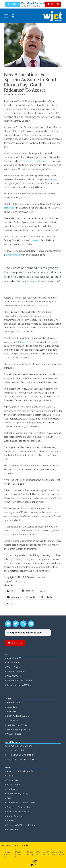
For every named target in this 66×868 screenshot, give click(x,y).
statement (10, 208)
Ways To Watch (14, 676)
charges (52, 179)
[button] (6, 16)
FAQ (8, 798)
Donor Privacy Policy (17, 794)
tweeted (35, 240)
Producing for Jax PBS (17, 812)
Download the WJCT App (19, 685)
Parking (10, 821)
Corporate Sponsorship (18, 807)
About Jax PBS (13, 658)
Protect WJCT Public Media (20, 825)
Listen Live (11, 707)
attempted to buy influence (32, 161)
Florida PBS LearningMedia (20, 755)
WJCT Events (13, 785)
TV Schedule (12, 662)
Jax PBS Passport (15, 671)
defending (22, 342)
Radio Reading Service (18, 729)
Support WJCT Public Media (20, 803)
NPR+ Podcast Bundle (17, 716)
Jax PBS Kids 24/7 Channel (19, 680)
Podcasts (11, 711)
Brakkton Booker (17, 94)
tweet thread (13, 254)
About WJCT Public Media (19, 771)
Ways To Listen (13, 734)
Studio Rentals (13, 816)
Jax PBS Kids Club (15, 750)
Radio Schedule (14, 702)
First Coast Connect (33, 3)
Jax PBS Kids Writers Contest (21, 759)
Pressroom (12, 829)
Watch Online (13, 667)
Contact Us (12, 780)
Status (9, 776)
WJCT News (12, 720)
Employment (13, 789)
